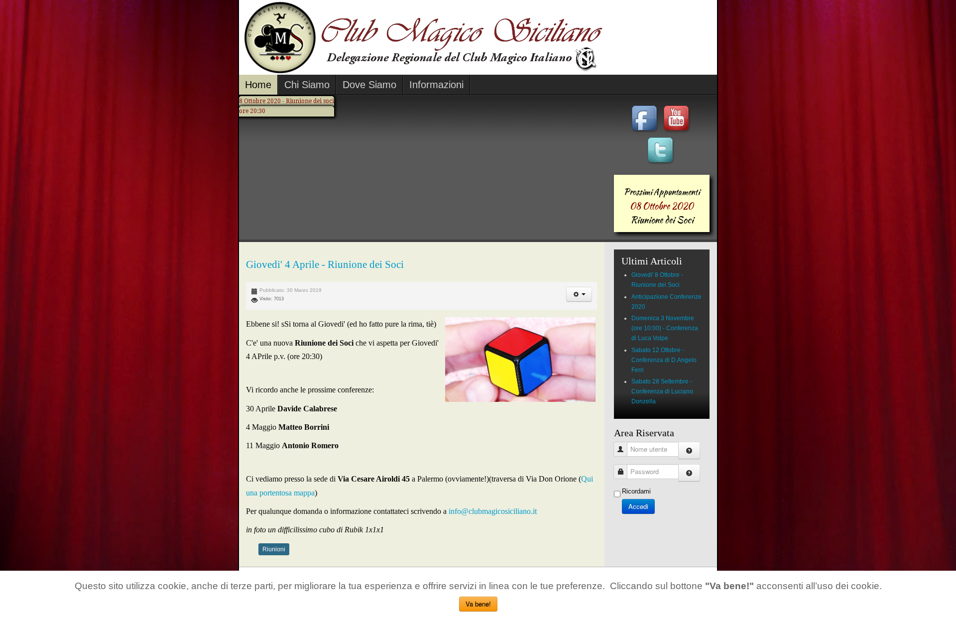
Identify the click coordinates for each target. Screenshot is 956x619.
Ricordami (636, 491)
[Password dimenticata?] (689, 473)
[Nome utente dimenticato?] (689, 450)
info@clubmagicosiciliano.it (492, 511)
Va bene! (478, 604)
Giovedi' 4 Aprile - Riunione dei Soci (325, 264)
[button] (579, 294)
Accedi (638, 506)
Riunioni (273, 549)
